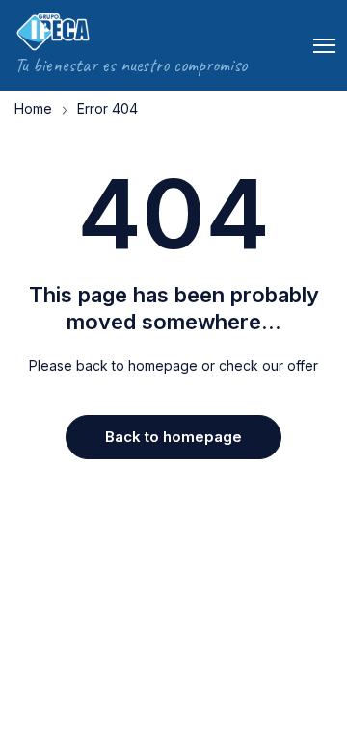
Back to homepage (173, 436)
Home (33, 108)
